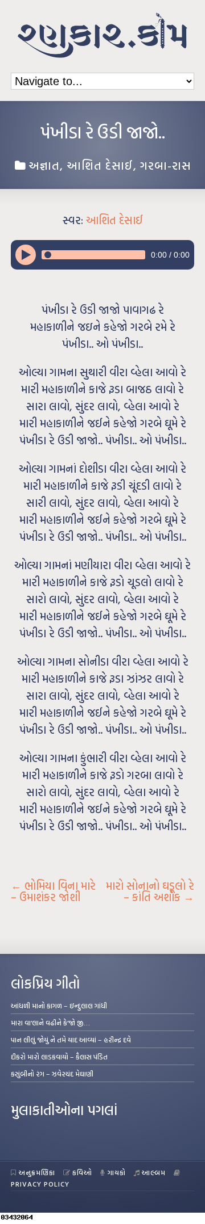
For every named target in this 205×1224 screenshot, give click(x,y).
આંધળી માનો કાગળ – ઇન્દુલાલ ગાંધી (59, 1005)
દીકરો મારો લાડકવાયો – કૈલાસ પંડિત (59, 1056)
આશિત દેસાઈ (100, 165)
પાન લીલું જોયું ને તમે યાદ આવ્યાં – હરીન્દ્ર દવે (71, 1039)
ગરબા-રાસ (165, 165)
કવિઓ (82, 1172)
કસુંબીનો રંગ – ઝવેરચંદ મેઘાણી (52, 1074)
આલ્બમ (154, 1172)
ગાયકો (117, 1172)
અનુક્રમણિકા (37, 1172)
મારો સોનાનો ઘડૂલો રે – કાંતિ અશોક (150, 891)
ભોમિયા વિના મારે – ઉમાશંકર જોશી (53, 891)
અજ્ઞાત (44, 165)
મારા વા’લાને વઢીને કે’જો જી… (50, 1022)
